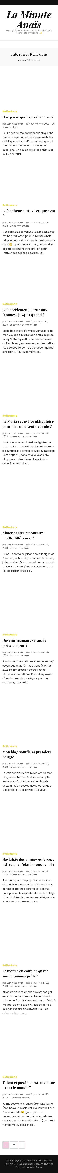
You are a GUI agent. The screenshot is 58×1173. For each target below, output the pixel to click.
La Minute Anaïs (29, 19)
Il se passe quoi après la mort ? (27, 117)
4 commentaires (19, 1097)
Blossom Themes (43, 1164)
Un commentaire (19, 226)
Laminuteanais (15, 123)
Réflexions (9, 111)
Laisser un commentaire (24, 324)
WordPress (36, 1167)
